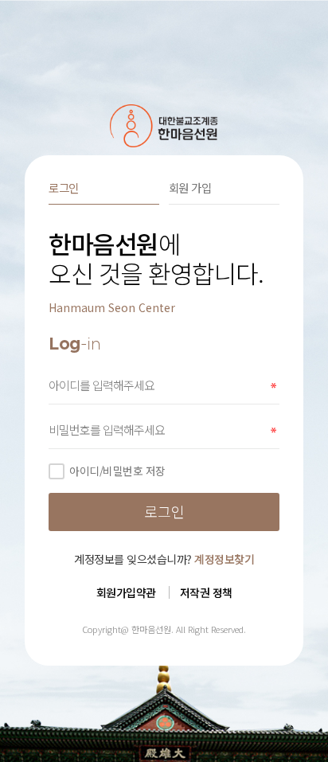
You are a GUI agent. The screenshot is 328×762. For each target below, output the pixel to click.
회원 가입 (190, 187)
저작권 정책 (206, 592)
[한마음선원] (164, 125)
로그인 (64, 187)
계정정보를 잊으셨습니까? (164, 559)
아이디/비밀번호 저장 (117, 471)
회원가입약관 (126, 592)
